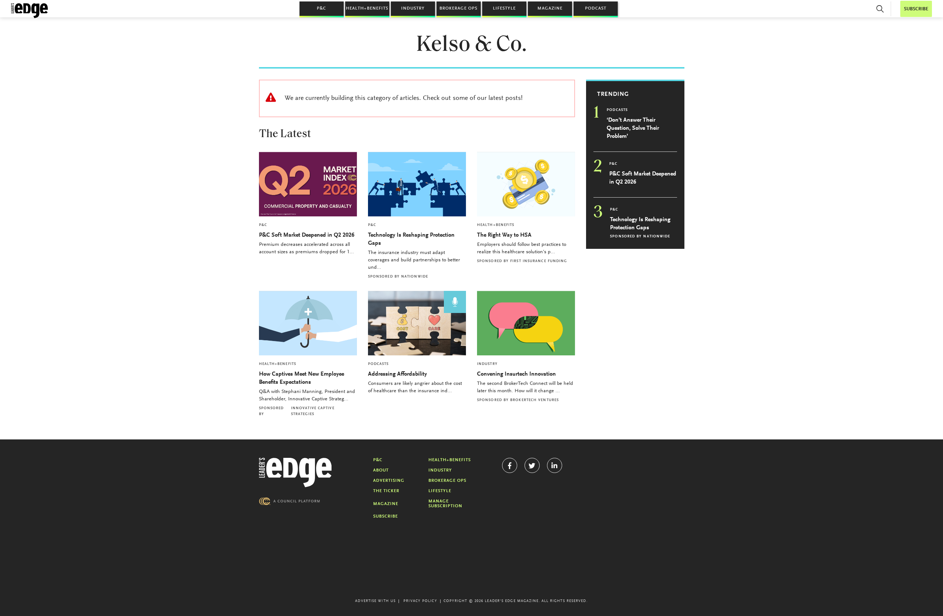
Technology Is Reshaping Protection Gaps (411, 239)
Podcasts (378, 364)
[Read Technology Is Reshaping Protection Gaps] (417, 184)
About (381, 470)
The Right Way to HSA (504, 235)
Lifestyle (504, 8)
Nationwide (414, 277)
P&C (321, 8)
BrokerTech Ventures (534, 400)
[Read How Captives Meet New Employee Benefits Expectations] (308, 323)
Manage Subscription (445, 503)
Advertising (388, 480)
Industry (413, 8)
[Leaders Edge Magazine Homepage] (29, 10)
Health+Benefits (367, 8)
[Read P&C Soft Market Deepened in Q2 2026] (308, 184)
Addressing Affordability (398, 374)
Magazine (549, 8)
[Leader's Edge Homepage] (295, 472)
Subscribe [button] (916, 9)
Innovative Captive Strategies (312, 411)
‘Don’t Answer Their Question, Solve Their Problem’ (633, 128)
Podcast (595, 8)
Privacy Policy (420, 601)
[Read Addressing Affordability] (417, 323)
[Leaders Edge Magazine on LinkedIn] (554, 465)
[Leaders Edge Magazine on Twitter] (532, 465)
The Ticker (386, 491)
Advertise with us (375, 601)
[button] (880, 9)
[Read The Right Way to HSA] (526, 184)
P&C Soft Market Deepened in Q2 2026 (306, 235)
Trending (613, 94)
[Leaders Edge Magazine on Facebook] (509, 465)
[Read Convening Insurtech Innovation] (526, 323)
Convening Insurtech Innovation (516, 374)
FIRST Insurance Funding (538, 261)
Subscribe (385, 516)
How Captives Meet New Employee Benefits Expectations (301, 378)
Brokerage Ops (458, 8)
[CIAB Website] (289, 501)
